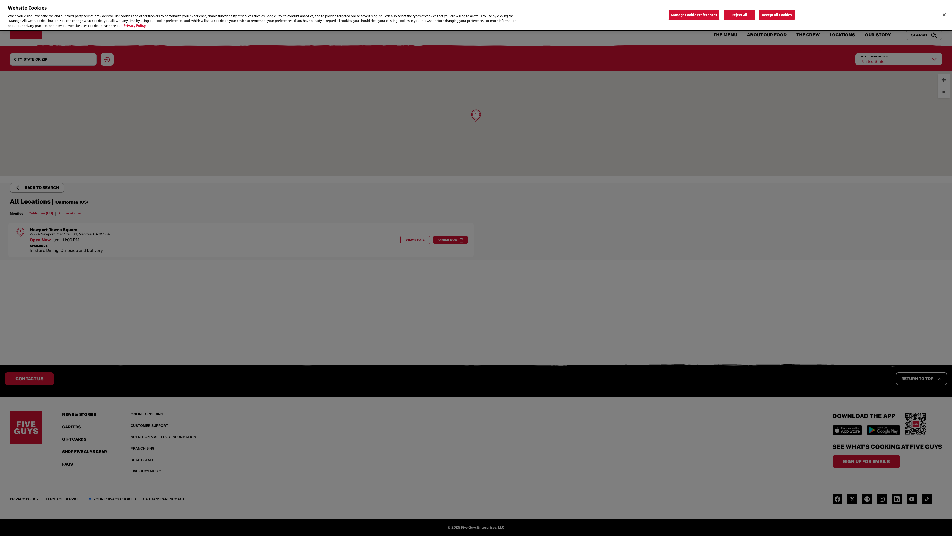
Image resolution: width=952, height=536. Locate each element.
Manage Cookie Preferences (694, 14)
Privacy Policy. (135, 25)
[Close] (944, 14)
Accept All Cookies (777, 14)
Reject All (739, 14)
